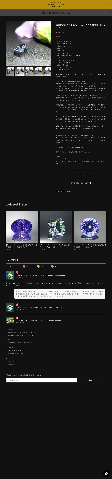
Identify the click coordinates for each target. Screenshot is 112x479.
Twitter (11, 361)
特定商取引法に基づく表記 (16, 353)
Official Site (12, 367)
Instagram (12, 364)
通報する (69, 191)
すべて (12, 266)
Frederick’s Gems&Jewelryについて (20, 342)
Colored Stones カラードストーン (20, 335)
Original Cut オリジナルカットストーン (22, 332)
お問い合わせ (12, 348)
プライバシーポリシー (14, 351)
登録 (90, 380)
